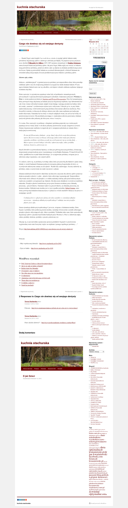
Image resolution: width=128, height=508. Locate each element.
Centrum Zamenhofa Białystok (98, 373)
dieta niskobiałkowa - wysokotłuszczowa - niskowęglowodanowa (94, 446)
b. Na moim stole (96, 175)
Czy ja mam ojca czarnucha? (97, 102)
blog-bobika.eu (103, 433)
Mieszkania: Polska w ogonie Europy (99, 106)
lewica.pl (106, 465)
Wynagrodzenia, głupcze (98, 263)
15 (99, 50)
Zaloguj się (93, 357)
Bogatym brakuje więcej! (101, 137)
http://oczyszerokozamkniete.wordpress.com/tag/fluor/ (58, 322)
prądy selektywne (93, 479)
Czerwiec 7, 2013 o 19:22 (31, 304)
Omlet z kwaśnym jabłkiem (98, 225)
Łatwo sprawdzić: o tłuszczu (99, 333)
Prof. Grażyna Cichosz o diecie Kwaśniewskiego (36, 263)
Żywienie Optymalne (95, 424)
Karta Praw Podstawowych (97, 384)
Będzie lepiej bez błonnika (29, 268)
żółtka (104, 494)
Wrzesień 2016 (94, 42)
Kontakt (56, 33)
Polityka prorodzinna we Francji (99, 191)
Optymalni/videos (95, 399)
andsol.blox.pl (103, 431)
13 (93, 50)
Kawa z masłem (96, 223)
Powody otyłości (96, 321)
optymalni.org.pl (95, 470)
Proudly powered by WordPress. (98, 503)
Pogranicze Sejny (95, 404)
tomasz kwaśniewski (96, 484)
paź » (107, 40)
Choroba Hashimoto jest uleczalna (100, 218)
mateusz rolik (96, 467)
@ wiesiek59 (96, 431)
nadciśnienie (92, 469)
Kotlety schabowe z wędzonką (99, 216)
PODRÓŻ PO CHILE (96, 402)
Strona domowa (23, 33)
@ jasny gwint (100, 429)
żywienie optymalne (95, 492)
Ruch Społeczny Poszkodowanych (99, 406)
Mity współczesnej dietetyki (98, 303)
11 (107, 48)
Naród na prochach (27, 285)
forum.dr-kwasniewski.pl (96, 459)
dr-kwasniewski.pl (96, 451)
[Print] (26, 50)
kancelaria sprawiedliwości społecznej (98, 464)
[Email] (24, 50)
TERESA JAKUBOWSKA (97, 411)
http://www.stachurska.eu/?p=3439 (42, 248)
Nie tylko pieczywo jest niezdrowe (32, 273)
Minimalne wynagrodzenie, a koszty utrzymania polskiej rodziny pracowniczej (99, 201)
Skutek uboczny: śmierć (97, 274)
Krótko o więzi (95, 245)
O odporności (25, 275)
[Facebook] (20, 50)
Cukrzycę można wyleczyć (98, 323)
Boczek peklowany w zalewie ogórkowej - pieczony (99, 158)
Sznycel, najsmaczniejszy (98, 231)
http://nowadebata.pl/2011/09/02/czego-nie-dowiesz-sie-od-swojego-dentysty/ (48, 229)
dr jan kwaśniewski (98, 453)
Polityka (32, 33)
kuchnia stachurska (31, 7)
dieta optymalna (97, 448)
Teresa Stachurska (31, 301)
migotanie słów (94, 391)
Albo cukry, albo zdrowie (102, 131)
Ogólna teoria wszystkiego (97, 397)
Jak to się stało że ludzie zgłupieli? (32, 266)
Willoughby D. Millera (35, 63)
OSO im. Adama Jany (96, 400)
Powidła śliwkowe (96, 232)
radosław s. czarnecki (103, 479)
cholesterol (92, 435)
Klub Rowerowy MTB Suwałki (98, 386)
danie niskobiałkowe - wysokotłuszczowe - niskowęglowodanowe (97, 438)
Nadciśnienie (95, 314)
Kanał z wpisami (96, 359)
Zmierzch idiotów (96, 258)
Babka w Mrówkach (95, 370)
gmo (105, 461)
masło (91, 467)
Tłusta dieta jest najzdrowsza (30, 280)
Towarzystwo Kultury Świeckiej (98, 413)
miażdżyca (103, 467)
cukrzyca (97, 435)
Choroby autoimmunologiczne (99, 229)
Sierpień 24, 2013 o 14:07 (32, 318)
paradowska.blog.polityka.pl (98, 473)
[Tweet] (22, 50)
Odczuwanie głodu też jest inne (98, 104)
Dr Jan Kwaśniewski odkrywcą (99, 184)
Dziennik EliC (48, 33)
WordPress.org (94, 362)
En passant (93, 375)
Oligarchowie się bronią (26, 39)
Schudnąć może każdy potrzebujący (100, 315)
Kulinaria (39, 33)
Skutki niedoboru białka (97, 339)
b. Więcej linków (96, 169)
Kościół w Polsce (96, 259)
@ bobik (95, 429)
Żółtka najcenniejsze (97, 227)
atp (107, 431)
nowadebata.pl (99, 469)
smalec (92, 481)
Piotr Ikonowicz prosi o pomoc (74, 39)
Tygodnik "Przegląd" (95, 415)
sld (89, 481)
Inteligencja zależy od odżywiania (100, 189)
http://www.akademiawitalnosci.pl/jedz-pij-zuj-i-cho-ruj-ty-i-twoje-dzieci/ (55, 308)
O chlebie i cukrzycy (27, 283)
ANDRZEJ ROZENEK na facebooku (99, 368)
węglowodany (101, 490)
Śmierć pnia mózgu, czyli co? (99, 283)
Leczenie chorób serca (97, 301)
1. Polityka (93, 166)
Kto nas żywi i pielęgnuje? (98, 261)
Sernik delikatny (96, 330)
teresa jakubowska (97, 482)
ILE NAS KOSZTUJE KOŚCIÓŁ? (100, 207)
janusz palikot (98, 463)
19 (90, 52)
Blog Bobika (94, 371)
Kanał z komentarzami (97, 361)
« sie (90, 40)
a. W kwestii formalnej (97, 173)
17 (105, 50)
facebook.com (96, 456)
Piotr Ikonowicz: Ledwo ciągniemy (100, 205)
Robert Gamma (70, 188)
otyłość (104, 471)
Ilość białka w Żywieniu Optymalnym (99, 122)
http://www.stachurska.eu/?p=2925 (50, 243)
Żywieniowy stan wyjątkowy (30, 271)
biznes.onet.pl (94, 433)
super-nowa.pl (97, 481)
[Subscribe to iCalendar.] (98, 40)
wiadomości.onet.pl (96, 487)
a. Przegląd (94, 167)
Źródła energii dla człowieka (98, 299)
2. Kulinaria (93, 171)
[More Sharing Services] (28, 50)
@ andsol (91, 429)
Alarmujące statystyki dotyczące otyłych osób (35, 278)
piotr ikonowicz (100, 477)
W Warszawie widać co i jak (98, 276)
